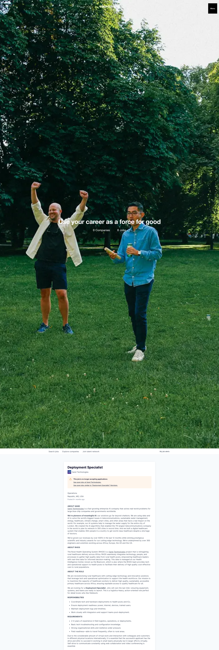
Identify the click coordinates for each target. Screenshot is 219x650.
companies (70, 451)
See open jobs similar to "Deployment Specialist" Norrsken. (95, 485)
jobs (54, 451)
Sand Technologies (76, 508)
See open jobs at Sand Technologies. (87, 482)
